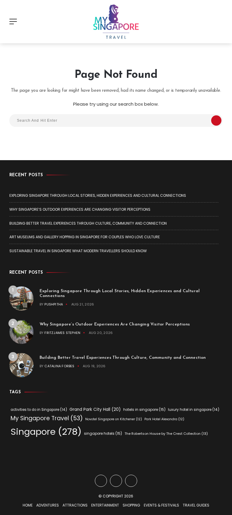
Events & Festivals (161, 505)
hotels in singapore (144, 409)
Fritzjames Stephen (62, 332)
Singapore (46, 431)
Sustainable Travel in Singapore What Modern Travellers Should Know (78, 250)
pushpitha (53, 304)
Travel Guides (196, 505)
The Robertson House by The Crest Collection (166, 433)
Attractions (75, 505)
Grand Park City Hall (95, 409)
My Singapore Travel (47, 418)
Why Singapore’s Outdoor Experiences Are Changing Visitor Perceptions (79, 209)
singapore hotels (103, 433)
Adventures (47, 505)
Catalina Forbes (59, 366)
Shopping (131, 505)
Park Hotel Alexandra (164, 419)
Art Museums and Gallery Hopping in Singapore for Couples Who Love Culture (84, 236)
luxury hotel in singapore (193, 409)
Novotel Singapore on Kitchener (113, 419)
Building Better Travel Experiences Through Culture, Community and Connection (88, 223)
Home (28, 505)
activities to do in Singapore (39, 409)
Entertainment (105, 505)
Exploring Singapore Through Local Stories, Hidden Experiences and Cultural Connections (97, 195)
